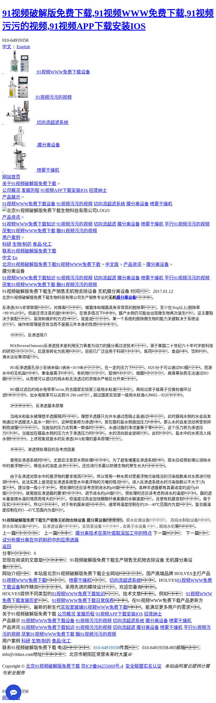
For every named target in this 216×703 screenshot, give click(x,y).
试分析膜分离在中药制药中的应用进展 (40, 539)
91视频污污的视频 (75, 203)
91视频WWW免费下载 (24, 580)
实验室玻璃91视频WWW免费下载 (94, 607)
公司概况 (11, 190)
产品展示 (11, 197)
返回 (6, 546)
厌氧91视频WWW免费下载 (28, 230)
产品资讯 (11, 217)
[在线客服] (8, 682)
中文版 (112, 264)
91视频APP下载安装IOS (64, 190)
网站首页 (11, 176)
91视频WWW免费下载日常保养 (83, 600)
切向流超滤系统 (109, 203)
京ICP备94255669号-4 (102, 666)
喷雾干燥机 (161, 203)
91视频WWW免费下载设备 (28, 203)
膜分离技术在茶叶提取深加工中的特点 (113, 533)
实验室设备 (92, 526)
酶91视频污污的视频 (77, 230)
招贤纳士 (98, 190)
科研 (6, 244)
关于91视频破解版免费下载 (29, 183)
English (23, 46)
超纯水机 (167, 526)
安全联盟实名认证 (143, 666)
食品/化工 (42, 244)
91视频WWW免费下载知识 (28, 224)
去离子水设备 (134, 526)
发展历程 (30, 190)
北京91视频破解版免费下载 (53, 666)
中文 (6, 46)
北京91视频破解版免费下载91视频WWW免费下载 (51, 264)
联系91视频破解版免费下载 (29, 251)
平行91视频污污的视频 (187, 224)
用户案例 (11, 237)
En (14, 257)
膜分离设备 (137, 203)
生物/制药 (22, 244)
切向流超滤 (105, 224)
